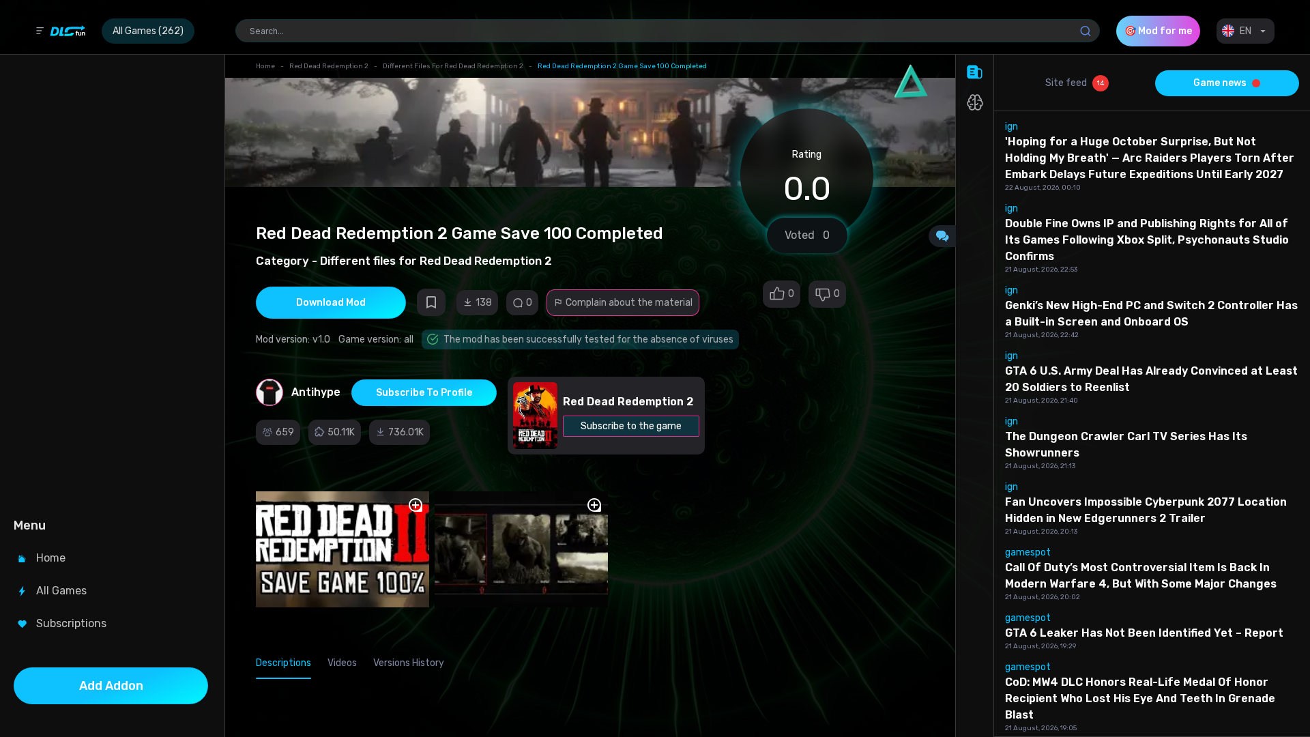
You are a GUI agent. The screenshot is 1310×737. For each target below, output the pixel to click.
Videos (342, 663)
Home (265, 66)
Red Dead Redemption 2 (328, 66)
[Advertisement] (111, 284)
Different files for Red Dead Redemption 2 (453, 66)
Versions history (408, 663)
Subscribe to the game (631, 426)
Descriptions (283, 663)
